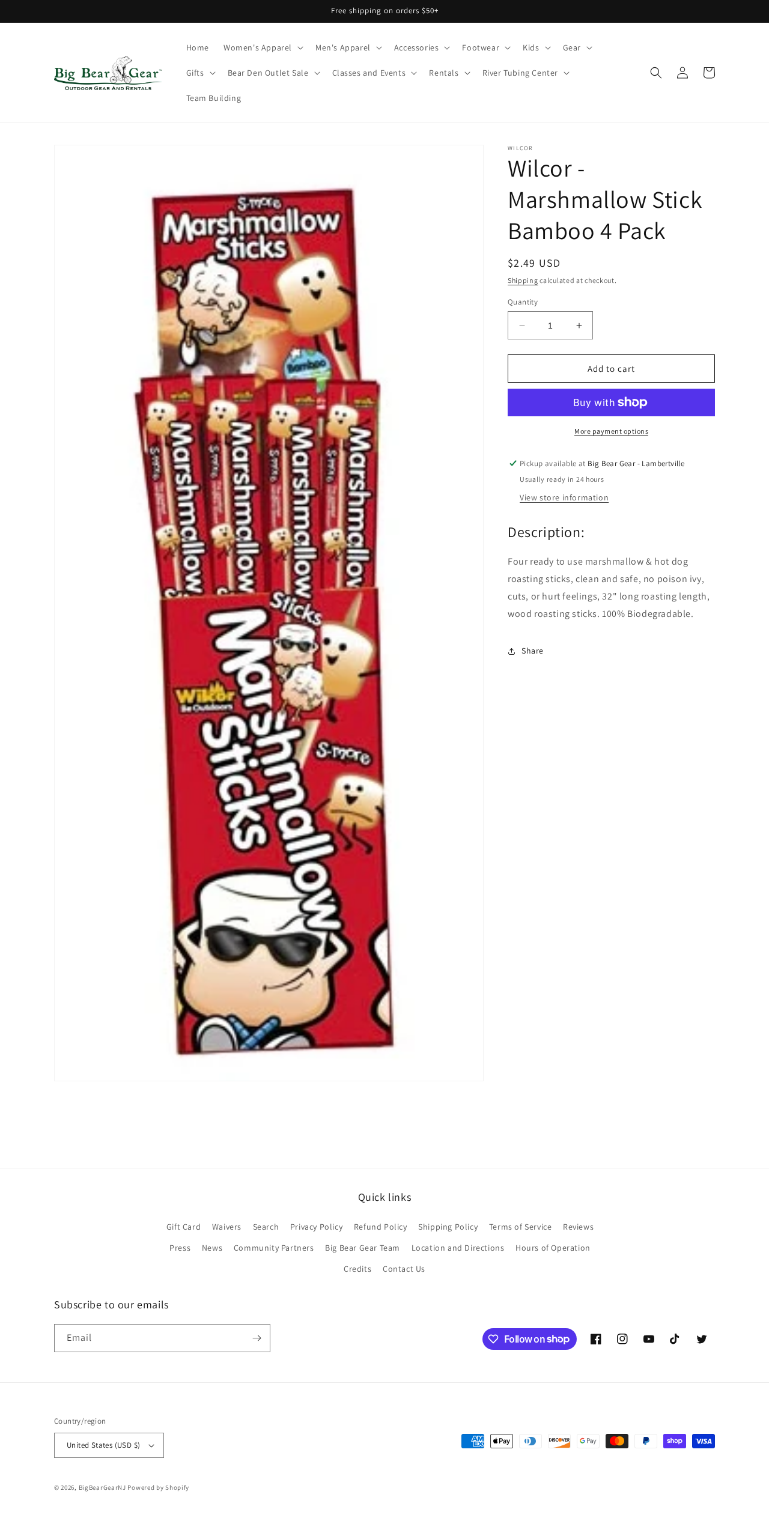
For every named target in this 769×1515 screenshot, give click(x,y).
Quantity (523, 302)
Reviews (578, 1226)
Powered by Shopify (158, 1487)
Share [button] (532, 650)
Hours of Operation (553, 1247)
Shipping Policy (448, 1226)
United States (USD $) (103, 1445)
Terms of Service (520, 1226)
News (212, 1247)
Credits (357, 1268)
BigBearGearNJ (102, 1487)
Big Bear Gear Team (362, 1247)
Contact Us (404, 1268)
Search (266, 1226)
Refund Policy (380, 1226)
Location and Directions (458, 1247)
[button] (262, 47)
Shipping (523, 280)
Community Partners (274, 1247)
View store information (564, 497)
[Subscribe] (256, 1338)
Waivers (227, 1226)
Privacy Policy (316, 1226)
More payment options (611, 431)
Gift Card (183, 1226)
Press (179, 1247)
